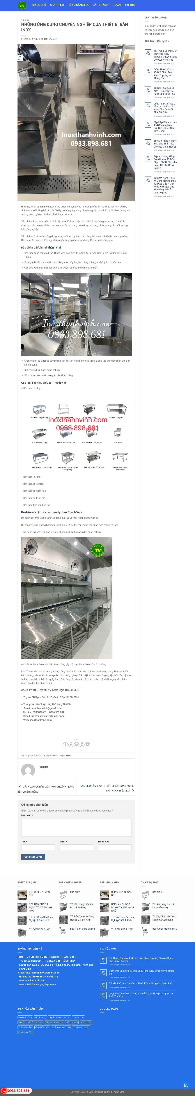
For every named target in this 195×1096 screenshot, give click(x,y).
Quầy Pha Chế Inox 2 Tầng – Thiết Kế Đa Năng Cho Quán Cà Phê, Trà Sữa (165, 108)
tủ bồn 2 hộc (86, 1022)
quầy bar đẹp (72, 1022)
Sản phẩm (100, 4)
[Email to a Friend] (76, 744)
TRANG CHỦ (38, 4)
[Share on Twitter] (70, 744)
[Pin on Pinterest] (82, 744)
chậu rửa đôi (78, 1017)
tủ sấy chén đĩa (25, 1032)
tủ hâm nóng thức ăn (61, 1027)
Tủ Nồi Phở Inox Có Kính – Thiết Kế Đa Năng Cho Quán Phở (164, 91)
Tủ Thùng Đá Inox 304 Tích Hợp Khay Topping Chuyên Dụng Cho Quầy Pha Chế (165, 55)
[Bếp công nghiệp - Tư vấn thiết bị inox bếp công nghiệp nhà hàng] (22, 5)
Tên (24, 841)
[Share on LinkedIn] (87, 744)
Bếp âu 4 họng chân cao (59, 1017)
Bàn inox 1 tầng (25, 1017)
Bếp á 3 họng (40, 1017)
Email (63, 841)
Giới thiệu (57, 4)
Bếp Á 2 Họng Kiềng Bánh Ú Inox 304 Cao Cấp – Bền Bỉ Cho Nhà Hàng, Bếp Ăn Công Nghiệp (165, 162)
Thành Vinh (54, 247)
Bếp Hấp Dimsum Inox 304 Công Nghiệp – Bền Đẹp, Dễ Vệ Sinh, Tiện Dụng (165, 127)
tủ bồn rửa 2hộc (42, 1027)
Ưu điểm (26, 512)
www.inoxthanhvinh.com (31, 980)
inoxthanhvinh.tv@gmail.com (42, 972)
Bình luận (27, 815)
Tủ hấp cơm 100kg (81, 1027)
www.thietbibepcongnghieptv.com (37, 984)
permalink (66, 755)
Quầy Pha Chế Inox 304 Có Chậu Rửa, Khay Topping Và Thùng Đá (164, 74)
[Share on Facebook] (65, 744)
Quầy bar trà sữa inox (54, 1022)
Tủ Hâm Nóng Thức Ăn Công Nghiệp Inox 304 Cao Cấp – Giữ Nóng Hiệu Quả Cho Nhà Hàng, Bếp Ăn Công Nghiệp (165, 185)
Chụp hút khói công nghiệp (30, 1022)
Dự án (117, 4)
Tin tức (130, 4)
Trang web (103, 841)
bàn (34, 382)
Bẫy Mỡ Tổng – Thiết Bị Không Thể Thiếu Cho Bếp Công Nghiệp (165, 143)
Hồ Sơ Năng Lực (78, 4)
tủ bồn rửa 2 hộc (25, 1027)
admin (54, 39)
